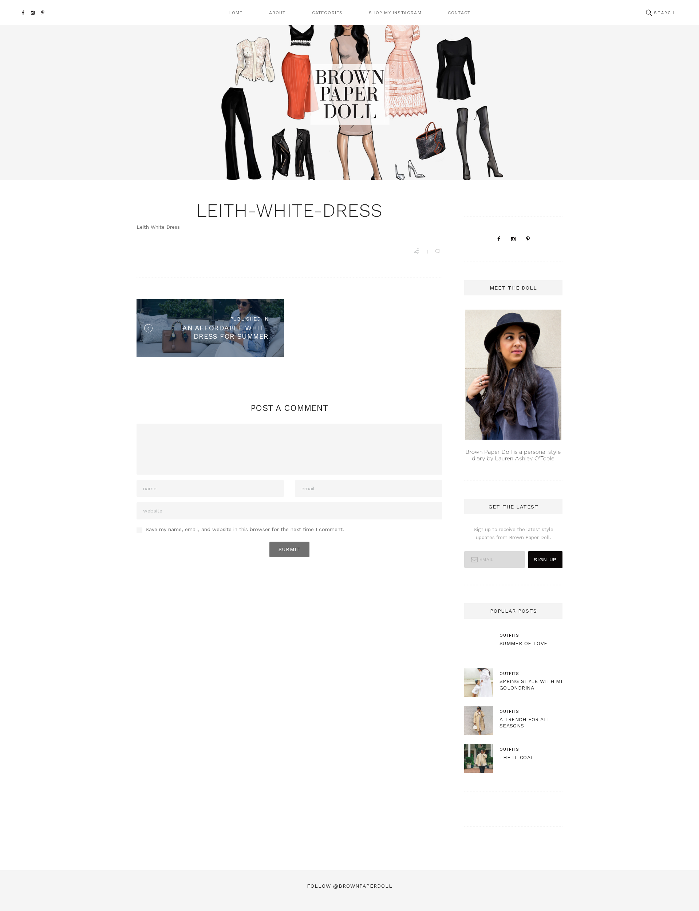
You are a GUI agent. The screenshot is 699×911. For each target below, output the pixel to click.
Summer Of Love (523, 643)
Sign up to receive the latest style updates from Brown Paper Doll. (513, 533)
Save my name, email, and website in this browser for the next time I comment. (245, 529)
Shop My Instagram (395, 12)
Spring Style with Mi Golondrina (530, 684)
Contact (459, 12)
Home (236, 12)
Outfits (509, 635)
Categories (327, 12)
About (277, 12)
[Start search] (648, 13)
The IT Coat (516, 757)
